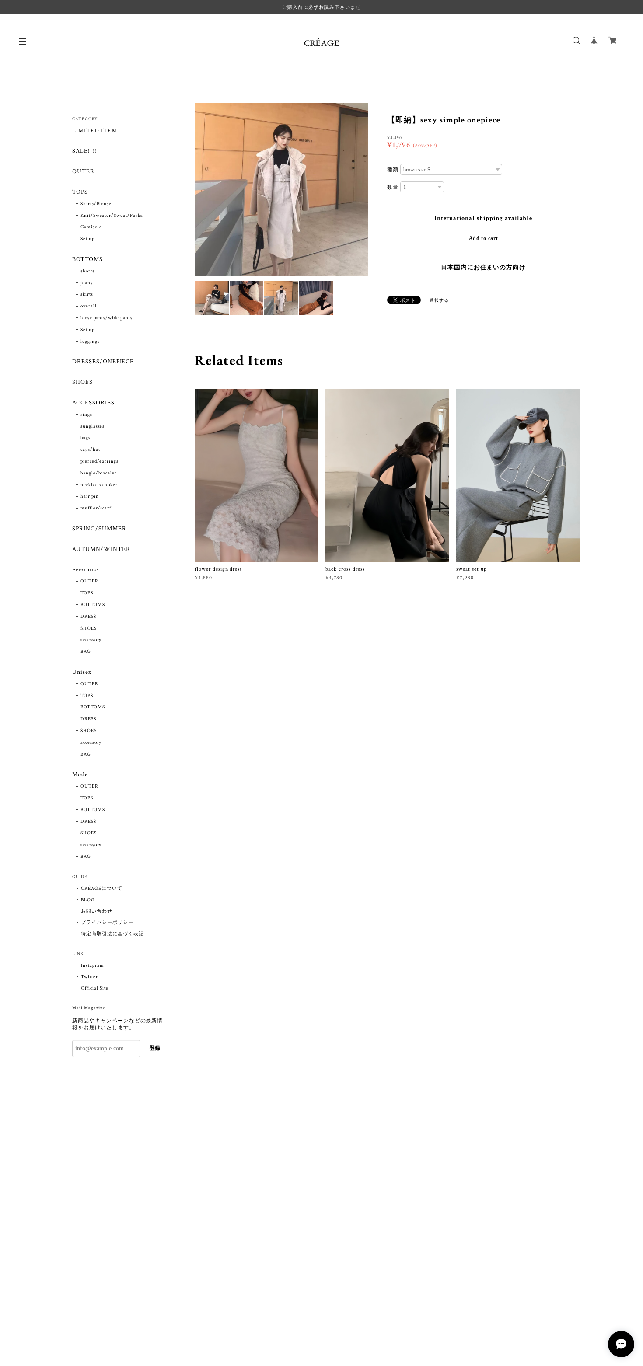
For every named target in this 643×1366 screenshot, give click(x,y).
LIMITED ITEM (94, 131)
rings (86, 414)
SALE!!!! (84, 151)
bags (85, 438)
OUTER (83, 171)
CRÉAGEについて (101, 888)
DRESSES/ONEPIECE (103, 362)
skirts (86, 294)
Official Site (94, 988)
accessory (91, 640)
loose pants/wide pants (106, 318)
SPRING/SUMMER (99, 529)
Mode (80, 774)
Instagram (92, 965)
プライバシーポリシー (107, 923)
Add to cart (483, 238)
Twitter (89, 977)
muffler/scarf (95, 508)
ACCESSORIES (93, 403)
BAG (85, 651)
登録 (155, 1048)
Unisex (81, 672)
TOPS (80, 192)
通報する (439, 300)
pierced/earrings (99, 461)
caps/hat (90, 449)
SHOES (82, 382)
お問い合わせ (96, 911)
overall (88, 306)
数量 (392, 187)
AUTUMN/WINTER (101, 549)
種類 (392, 170)
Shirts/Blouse (96, 204)
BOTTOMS (87, 259)
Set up (87, 239)
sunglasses (92, 426)
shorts (87, 271)
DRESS (88, 616)
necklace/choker (99, 485)
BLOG (88, 900)
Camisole (91, 227)
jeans (86, 283)
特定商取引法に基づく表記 (112, 934)
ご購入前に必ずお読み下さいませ (321, 7)
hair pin (89, 496)
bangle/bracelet (98, 473)
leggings (90, 341)
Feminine (85, 570)
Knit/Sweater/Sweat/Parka (111, 216)
